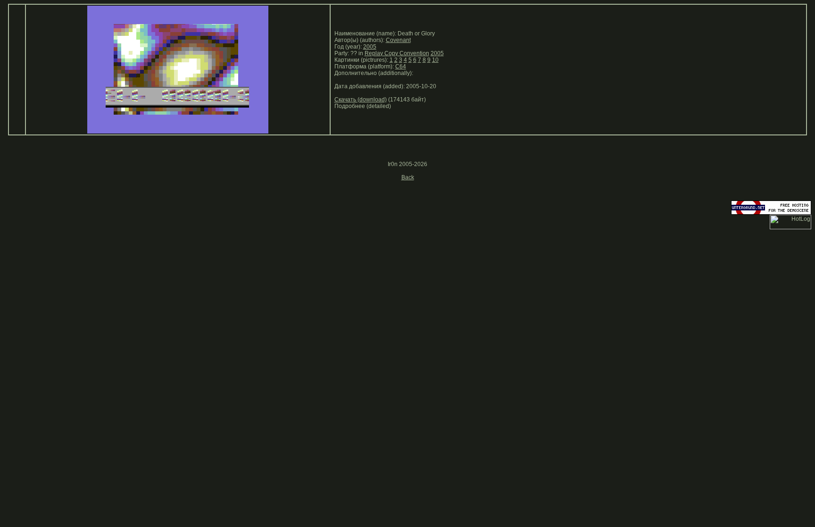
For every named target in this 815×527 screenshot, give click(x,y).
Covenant (398, 40)
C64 (400, 66)
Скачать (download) (360, 99)
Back (407, 177)
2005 (369, 46)
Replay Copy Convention (397, 53)
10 (435, 60)
